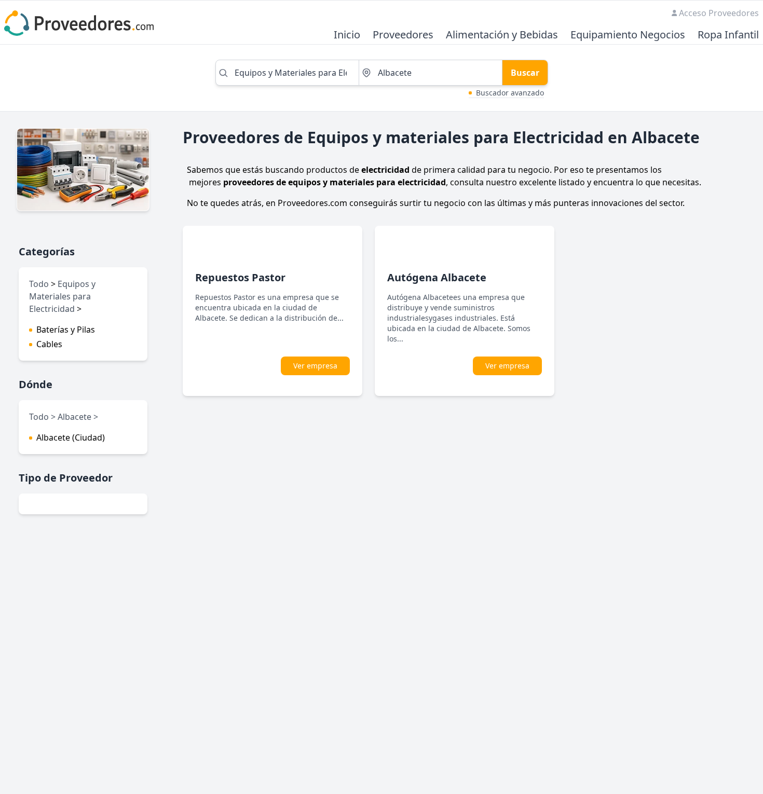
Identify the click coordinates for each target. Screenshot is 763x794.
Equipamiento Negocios (627, 35)
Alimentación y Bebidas (502, 35)
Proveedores (403, 35)
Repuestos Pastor (240, 277)
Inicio (347, 35)
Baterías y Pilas (65, 329)
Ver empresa (315, 366)
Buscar (525, 72)
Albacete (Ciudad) (70, 437)
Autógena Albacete (436, 277)
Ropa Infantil (728, 35)
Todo (39, 284)
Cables (49, 344)
